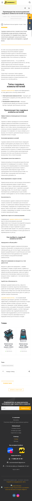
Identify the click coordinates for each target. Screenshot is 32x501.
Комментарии (7, 383)
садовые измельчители (16, 219)
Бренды (16, 441)
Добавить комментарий (16, 389)
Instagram (17, 495)
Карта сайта (16, 469)
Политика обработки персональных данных (16, 422)
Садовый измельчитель (8, 297)
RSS (29, 8)
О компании (16, 417)
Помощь (16, 436)
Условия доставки (16, 430)
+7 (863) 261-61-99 (16, 459)
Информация (16, 426)
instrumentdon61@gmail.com (17, 462)
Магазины (16, 420)
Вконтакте (14, 495)
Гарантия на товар (16, 432)
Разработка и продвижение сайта (16, 482)
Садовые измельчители (8, 90)
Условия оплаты (16, 428)
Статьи (16, 439)
